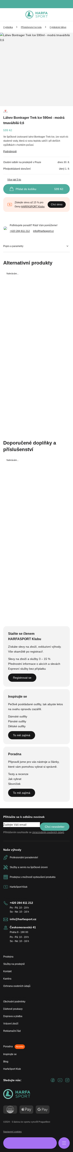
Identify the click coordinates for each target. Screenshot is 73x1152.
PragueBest (44, 1122)
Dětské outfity (17, 726)
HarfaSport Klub (12, 1068)
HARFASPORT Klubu (33, 206)
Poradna (13, 1046)
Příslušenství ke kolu (31, 27)
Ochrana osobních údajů (16, 986)
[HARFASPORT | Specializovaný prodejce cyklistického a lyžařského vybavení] (36, 15)
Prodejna (8, 956)
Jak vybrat (14, 779)
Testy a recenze (18, 774)
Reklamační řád (12, 1031)
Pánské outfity (17, 721)
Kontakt (7, 971)
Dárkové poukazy (13, 1008)
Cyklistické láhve (58, 27)
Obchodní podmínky (14, 1001)
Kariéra (7, 978)
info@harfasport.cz (43, 231)
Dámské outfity (17, 716)
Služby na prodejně (14, 964)
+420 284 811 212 (20, 231)
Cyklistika (8, 27)
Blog (5, 1061)
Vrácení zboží (10, 1023)
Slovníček (14, 783)
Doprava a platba (12, 1016)
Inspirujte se (10, 1054)
